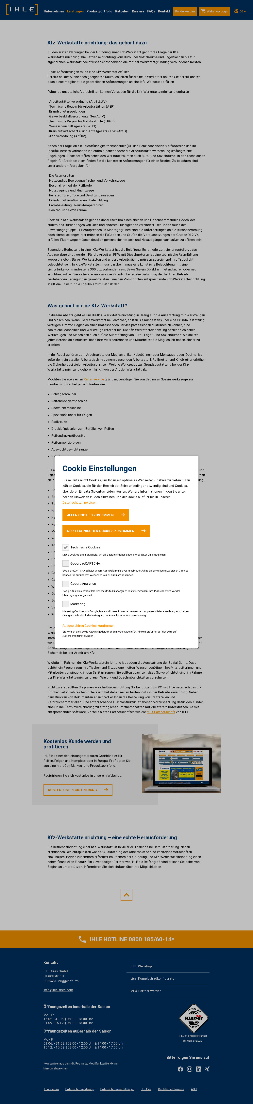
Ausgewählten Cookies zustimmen (88, 626)
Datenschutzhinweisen (79, 502)
